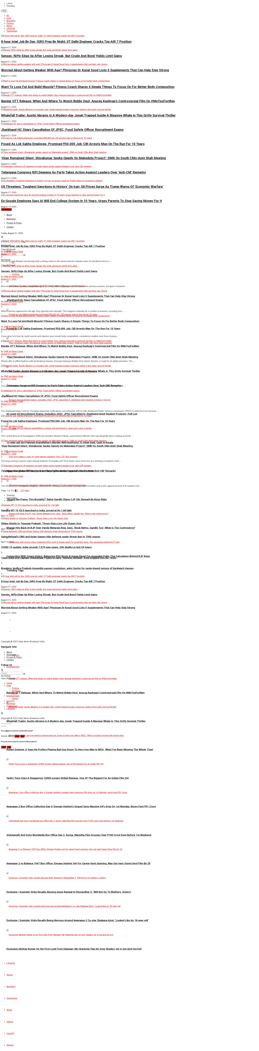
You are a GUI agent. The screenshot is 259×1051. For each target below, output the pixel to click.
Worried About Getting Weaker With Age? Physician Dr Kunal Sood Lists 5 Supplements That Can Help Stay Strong (85, 70)
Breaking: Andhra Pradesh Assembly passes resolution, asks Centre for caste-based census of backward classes (67, 568)
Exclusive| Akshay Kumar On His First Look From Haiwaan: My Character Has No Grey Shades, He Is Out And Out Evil (74, 948)
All (7, 15)
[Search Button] (24, 673)
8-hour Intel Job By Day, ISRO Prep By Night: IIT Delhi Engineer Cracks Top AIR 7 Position (66, 41)
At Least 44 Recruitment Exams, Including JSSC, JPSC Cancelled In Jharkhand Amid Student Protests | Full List (71, 413)
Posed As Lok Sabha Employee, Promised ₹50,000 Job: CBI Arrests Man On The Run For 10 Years (73, 144)
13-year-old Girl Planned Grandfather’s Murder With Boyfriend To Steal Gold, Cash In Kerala (59, 442)
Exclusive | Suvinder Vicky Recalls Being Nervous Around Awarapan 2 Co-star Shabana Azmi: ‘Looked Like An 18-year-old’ (77, 920)
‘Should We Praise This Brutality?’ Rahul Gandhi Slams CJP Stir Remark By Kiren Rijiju (56, 499)
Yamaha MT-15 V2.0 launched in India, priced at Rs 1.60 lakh (36, 510)
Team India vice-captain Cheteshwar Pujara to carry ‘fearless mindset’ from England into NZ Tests (58, 557)
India (8, 18)
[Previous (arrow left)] (2, 726)
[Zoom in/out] (10, 723)
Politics (10, 23)
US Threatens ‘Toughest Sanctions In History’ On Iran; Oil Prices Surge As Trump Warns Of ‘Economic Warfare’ (82, 186)
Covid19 (10, 1033)
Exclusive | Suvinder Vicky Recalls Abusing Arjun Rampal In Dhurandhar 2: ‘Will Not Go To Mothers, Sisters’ (68, 892)
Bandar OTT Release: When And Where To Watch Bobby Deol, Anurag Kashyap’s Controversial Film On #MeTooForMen (88, 101)
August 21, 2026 (8, 254)
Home (9, 683)
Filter (4, 11)
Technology (11, 31)
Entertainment (12, 667)
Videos (9, 1021)
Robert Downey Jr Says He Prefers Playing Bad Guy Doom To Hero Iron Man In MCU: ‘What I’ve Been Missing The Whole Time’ (79, 749)
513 (22, 490)
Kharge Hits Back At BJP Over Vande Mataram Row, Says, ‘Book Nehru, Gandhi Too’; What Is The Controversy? (70, 527)
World (9, 26)
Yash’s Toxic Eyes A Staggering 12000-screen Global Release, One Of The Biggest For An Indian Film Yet (67, 778)
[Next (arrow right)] (5, 726)
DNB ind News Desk (13, 251)
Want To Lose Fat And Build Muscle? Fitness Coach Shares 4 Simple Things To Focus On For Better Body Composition (87, 87)
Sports (9, 975)
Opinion (10, 1045)
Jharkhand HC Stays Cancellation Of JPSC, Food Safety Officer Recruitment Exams (62, 130)
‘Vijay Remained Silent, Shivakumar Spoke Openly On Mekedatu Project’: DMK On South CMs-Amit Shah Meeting (83, 158)
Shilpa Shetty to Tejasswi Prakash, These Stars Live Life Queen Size (41, 523)
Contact (10, 660)
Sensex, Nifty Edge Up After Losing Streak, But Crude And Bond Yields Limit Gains (61, 56)
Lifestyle (10, 28)
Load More (6, 209)
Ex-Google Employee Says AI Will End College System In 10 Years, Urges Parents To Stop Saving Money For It (81, 201)
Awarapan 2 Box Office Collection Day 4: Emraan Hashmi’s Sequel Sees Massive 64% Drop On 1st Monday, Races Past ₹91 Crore (81, 806)
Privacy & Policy (14, 657)
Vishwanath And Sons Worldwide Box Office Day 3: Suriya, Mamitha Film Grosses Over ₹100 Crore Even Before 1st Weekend (78, 835)
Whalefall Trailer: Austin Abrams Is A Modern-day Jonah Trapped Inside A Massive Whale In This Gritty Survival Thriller (88, 115)
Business (10, 21)
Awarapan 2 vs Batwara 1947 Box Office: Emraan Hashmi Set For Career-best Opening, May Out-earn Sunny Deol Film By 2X (78, 863)
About (9, 215)
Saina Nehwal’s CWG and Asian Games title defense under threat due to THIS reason (50, 536)
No (22, 736)
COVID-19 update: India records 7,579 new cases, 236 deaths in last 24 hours (46, 547)
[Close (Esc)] (2, 723)
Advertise (11, 654)
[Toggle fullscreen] (7, 723)
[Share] (5, 723)
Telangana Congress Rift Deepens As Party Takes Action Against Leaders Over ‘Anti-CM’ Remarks (73, 172)
